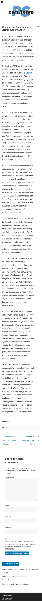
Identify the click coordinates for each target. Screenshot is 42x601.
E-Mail (8, 517)
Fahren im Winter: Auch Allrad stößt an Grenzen (30, 440)
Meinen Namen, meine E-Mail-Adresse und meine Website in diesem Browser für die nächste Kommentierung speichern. (20, 545)
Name (7, 506)
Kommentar (10, 478)
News (6, 428)
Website (8, 528)
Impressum (6, 595)
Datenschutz (7, 598)
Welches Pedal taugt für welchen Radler (10, 440)
